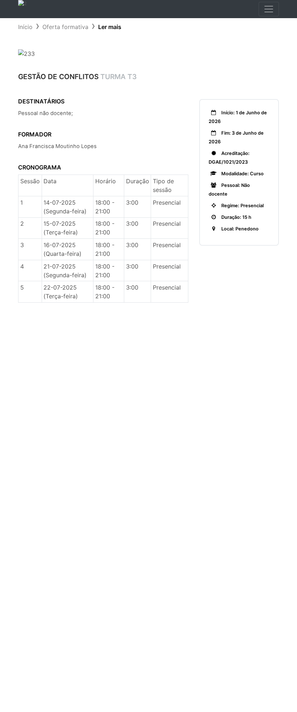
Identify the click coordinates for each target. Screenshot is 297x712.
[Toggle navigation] (269, 9)
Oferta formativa (65, 26)
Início (25, 26)
